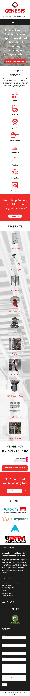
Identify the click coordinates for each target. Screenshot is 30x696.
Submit (4, 684)
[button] (25, 491)
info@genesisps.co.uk (7, 595)
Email (3, 651)
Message (4, 663)
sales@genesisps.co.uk (20, 16)
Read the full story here (8, 575)
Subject (4, 657)
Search (4, 491)
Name (3, 635)
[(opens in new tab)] (15, 619)
